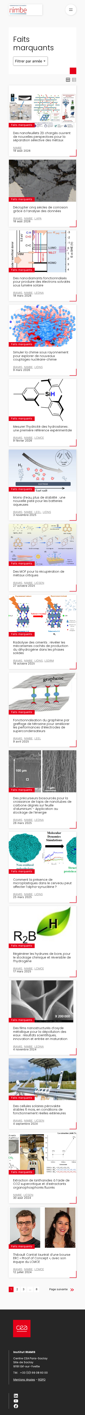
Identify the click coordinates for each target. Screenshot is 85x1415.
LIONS (38, 367)
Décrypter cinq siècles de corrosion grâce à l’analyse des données (40, 209)
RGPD (42, 1379)
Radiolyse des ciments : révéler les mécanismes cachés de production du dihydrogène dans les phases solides (40, 648)
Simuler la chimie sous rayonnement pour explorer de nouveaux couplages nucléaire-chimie (40, 356)
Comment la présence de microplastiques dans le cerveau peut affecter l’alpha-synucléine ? (42, 883)
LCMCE (39, 437)
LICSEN (39, 583)
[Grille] (68, 80)
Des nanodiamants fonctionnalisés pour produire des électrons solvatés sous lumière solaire (41, 282)
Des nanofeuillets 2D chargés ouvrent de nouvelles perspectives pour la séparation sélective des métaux (42, 137)
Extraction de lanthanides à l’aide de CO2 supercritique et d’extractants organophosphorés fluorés (41, 1184)
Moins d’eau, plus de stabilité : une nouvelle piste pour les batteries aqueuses (39, 501)
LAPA (38, 218)
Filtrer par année (29, 61)
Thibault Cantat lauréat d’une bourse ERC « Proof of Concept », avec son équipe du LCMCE (41, 1258)
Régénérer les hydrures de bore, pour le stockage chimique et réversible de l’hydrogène (42, 957)
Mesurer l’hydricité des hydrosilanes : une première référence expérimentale (42, 428)
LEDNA (39, 292)
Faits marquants (21, 125)
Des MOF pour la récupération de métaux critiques (38, 573)
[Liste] (74, 80)
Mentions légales (24, 1379)
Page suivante (58, 1289)
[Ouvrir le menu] (70, 9)
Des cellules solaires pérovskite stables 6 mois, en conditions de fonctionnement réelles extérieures (39, 1110)
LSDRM (49, 660)
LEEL (37, 512)
